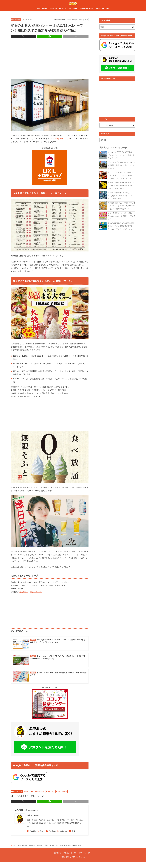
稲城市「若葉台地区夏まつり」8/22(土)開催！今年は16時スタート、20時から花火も (120, 195)
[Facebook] (51, 831)
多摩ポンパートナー (102, 8)
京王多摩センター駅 (38, 791)
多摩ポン (69, 857)
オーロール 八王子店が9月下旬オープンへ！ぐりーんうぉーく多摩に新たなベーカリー (121, 155)
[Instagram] (62, 831)
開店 (27, 791)
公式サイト (23, 592)
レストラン (51, 791)
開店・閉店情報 (42, 8)
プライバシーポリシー (86, 853)
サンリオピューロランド (58, 8)
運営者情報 (57, 853)
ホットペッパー (36, 592)
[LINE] (72, 831)
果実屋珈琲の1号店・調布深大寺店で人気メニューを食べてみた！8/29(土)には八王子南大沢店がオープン (121, 206)
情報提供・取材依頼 (86, 8)
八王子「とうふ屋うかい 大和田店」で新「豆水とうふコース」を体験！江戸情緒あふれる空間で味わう (121, 175)
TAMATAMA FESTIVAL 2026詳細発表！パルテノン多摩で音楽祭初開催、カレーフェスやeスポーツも (121, 226)
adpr (65, 791)
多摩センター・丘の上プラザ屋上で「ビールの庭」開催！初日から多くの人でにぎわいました (121, 185)
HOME (14, 845)
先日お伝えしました (62, 139)
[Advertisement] (49, 58)
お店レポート (73, 8)
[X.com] (41, 831)
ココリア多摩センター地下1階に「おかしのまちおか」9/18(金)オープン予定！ (121, 216)
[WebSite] (31, 831)
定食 (59, 791)
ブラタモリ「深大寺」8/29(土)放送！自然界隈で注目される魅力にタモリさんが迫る (121, 165)
